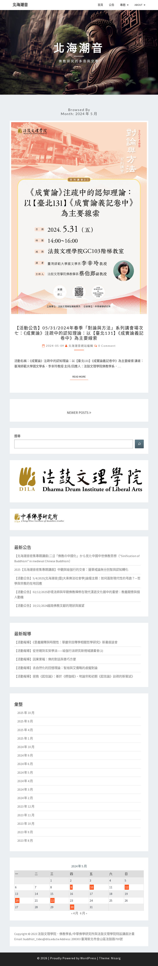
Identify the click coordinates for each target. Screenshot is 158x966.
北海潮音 (20, 4)
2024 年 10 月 (25, 747)
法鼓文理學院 (47, 934)
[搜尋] (139, 444)
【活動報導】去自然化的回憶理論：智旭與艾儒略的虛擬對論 (55, 668)
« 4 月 (74, 913)
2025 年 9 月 (25, 721)
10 (91, 887)
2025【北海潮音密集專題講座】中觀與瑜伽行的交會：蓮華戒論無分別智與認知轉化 (71, 569)
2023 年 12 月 (25, 806)
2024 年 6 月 (25, 764)
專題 (122, 5)
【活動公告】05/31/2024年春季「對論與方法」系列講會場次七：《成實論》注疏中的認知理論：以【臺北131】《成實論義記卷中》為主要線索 (79, 333)
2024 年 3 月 (25, 789)
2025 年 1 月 (25, 738)
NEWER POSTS (78, 412)
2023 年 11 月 (25, 815)
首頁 (100, 5)
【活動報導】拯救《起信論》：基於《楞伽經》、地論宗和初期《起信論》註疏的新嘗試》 (74, 676)
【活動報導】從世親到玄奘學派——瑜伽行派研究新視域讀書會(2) (58, 651)
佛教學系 (65, 934)
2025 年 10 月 (25, 713)
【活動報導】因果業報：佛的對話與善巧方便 (45, 659)
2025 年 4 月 (25, 730)
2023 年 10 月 (25, 823)
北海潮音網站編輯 (81, 345)
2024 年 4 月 (25, 781)
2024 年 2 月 (25, 798)
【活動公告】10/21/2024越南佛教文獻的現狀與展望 (49, 606)
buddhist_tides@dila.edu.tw (41, 939)
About (138, 5)
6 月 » (83, 913)
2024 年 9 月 (25, 755)
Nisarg (116, 958)
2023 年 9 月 (25, 832)
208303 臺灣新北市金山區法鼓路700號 (97, 939)
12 (126, 887)
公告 (111, 5)
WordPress (88, 958)
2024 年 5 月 (25, 772)
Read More (80, 376)
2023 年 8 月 (25, 840)
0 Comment (107, 345)
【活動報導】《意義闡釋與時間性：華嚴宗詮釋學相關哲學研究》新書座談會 (66, 642)
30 (72, 907)
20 (17, 900)
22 (52, 900)
